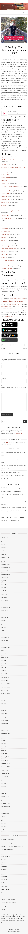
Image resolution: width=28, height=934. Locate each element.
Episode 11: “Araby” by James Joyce (10, 520)
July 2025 (3, 580)
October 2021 (4, 730)
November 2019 (5, 806)
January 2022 (4, 720)
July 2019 (3, 820)
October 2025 (4, 571)
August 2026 (4, 537)
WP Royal (17, 931)
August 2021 (4, 737)
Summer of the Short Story (8, 899)
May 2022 (3, 707)
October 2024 (4, 610)
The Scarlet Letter (5, 215)
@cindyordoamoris (6, 306)
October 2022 (4, 690)
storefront (8, 442)
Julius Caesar (4, 240)
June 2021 (3, 743)
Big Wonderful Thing (6, 157)
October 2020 (4, 770)
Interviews (9, 44)
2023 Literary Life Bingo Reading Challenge (12, 846)
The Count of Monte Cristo (7, 208)
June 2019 (3, 823)
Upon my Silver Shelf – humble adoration (12, 517)
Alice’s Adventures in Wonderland (9, 248)
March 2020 (4, 793)
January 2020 (4, 800)
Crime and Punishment (6, 191)
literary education (6, 345)
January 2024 (4, 640)
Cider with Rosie (5, 237)
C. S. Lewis (4, 859)
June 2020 (3, 783)
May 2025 (3, 587)
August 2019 (4, 816)
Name (3, 363)
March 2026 (4, 554)
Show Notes (18, 44)
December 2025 (5, 564)
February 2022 (5, 717)
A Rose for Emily (5, 246)
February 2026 (5, 557)
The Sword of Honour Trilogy (8, 174)
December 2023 (5, 644)
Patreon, (5, 289)
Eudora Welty (4, 226)
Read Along (4, 886)
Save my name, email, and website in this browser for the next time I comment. (13, 388)
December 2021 (5, 723)
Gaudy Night (4, 869)
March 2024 (4, 634)
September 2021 (5, 733)
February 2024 (5, 637)
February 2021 (5, 756)
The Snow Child (5, 164)
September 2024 (5, 614)
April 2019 (3, 830)
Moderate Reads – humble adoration (10, 507)
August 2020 (4, 776)
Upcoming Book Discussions (14, 278)
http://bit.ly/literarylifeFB (11, 316)
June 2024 (3, 624)
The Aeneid (4, 263)
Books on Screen (5, 856)
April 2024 (3, 630)
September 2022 (5, 693)
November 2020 (5, 766)
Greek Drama (4, 873)
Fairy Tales (4, 866)
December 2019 (5, 803)
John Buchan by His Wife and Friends (11, 159)
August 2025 (4, 577)
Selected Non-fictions (6, 266)
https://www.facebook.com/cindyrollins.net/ (13, 308)
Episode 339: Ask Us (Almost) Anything (11, 472)
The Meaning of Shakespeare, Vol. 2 (10, 186)
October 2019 (4, 810)
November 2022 (5, 687)
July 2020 (3, 780)
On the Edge (4, 251)
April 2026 (3, 551)
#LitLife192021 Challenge (7, 839)
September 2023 (5, 654)
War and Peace (4, 254)
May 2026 (3, 547)
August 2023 (4, 657)
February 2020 (5, 796)
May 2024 (3, 627)
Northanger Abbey (6, 882)
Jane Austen (4, 879)
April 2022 (3, 710)
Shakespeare (4, 892)
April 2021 (3, 750)
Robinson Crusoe (5, 202)
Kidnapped (4, 196)
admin (4, 348)
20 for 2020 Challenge (6, 843)
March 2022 (4, 713)
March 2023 (4, 673)
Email (3, 371)
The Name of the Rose (6, 268)
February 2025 (5, 597)
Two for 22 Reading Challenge (8, 902)
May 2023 (3, 667)
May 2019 (3, 826)
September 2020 (5, 773)
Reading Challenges (6, 889)
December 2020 (5, 763)
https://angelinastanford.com (17, 298)
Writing (3, 909)
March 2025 (4, 594)
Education (3, 863)
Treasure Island (5, 193)
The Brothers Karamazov (7, 243)
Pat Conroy (4, 180)
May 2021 (3, 747)
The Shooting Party (5, 172)
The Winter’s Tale (5, 183)
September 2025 (5, 574)
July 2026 (3, 541)
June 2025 (3, 584)
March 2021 (4, 753)
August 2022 (4, 697)
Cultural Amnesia (5, 177)
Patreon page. (19, 433)
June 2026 (3, 544)
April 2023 (3, 670)
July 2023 (3, 660)
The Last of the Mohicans (8, 218)
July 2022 (3, 700)
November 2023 (5, 647)
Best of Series (4, 853)
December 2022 (5, 683)
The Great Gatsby (5, 234)
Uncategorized (5, 906)
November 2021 (5, 727)
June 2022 (3, 703)
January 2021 (4, 760)
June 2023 (3, 664)
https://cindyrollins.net (13, 304)
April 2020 (3, 790)
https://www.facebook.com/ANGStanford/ (13, 301)
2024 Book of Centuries (7, 849)
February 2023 (5, 677)
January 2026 (4, 561)
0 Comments (24, 348)
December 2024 (5, 604)
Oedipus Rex (4, 257)
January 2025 (4, 600)
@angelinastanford (12, 300)
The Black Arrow (5, 199)
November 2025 (5, 567)
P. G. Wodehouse (5, 231)
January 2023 (4, 680)
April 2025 (3, 590)
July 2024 (3, 620)
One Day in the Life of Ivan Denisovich (10, 211)
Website (3, 378)
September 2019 (5, 813)
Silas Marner (4, 205)
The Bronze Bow (5, 228)
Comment (3, 391)
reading (13, 345)
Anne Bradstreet (5, 223)
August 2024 (4, 617)
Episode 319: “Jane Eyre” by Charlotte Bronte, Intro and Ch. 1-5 (13, 511)
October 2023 (4, 650)
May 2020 (3, 786)
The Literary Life (9, 311)
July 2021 (3, 740)
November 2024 (5, 607)
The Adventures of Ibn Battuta (8, 260)
